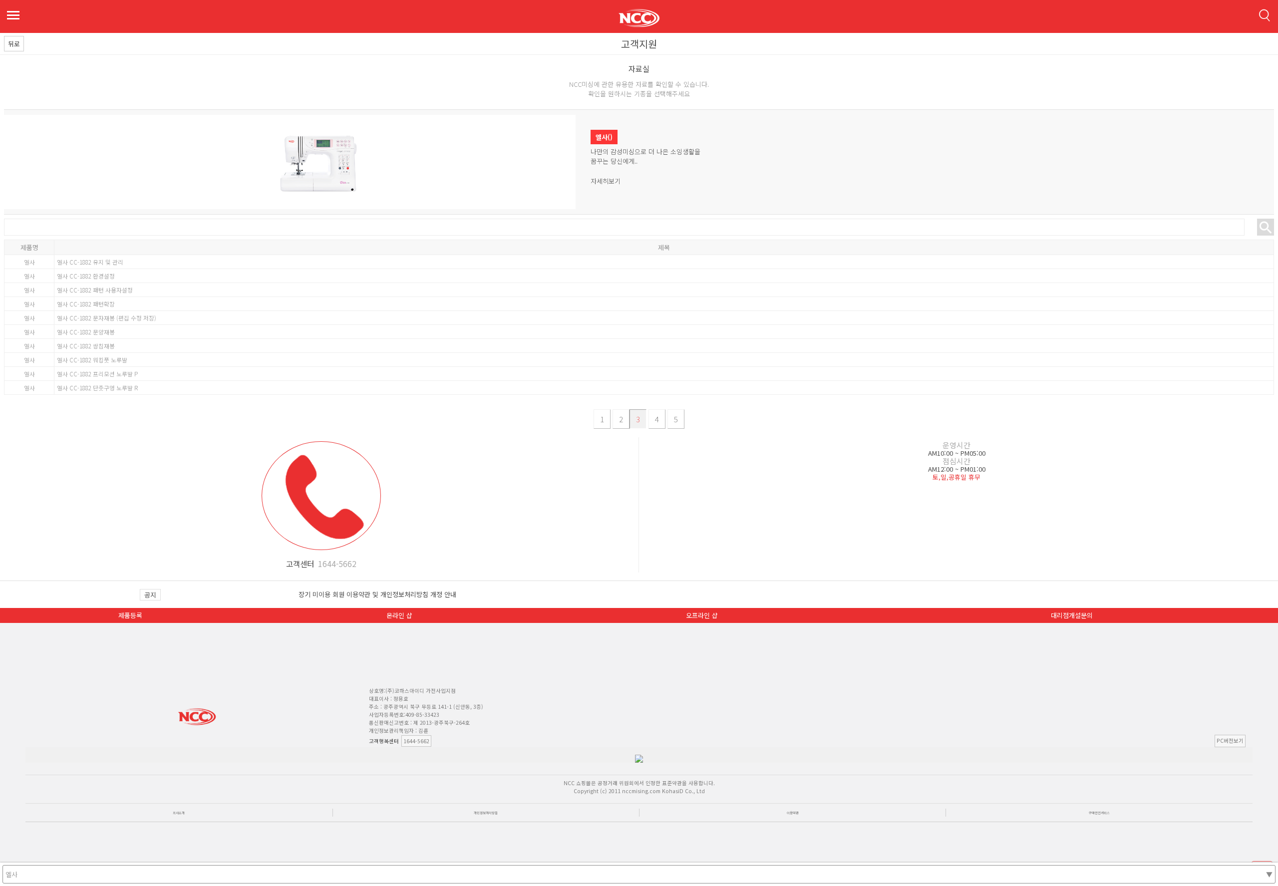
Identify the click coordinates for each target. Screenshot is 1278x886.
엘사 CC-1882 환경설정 (86, 276)
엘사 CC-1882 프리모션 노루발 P (97, 373)
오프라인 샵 (702, 615)
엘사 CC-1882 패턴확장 (86, 303)
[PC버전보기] (433, 741)
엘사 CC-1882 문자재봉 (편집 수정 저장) (106, 317)
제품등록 (130, 615)
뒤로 (14, 43)
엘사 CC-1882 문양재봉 (86, 331)
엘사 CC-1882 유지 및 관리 (90, 262)
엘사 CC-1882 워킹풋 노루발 (92, 359)
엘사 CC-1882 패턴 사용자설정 (95, 290)
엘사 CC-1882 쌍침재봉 (86, 345)
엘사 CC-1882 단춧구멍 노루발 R (97, 387)
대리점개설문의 (1072, 615)
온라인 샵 (399, 615)
